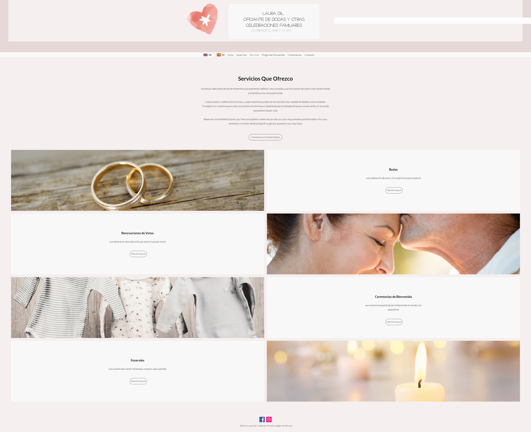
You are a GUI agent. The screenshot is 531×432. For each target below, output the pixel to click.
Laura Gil (274, 13)
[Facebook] (262, 419)
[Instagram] (269, 419)
